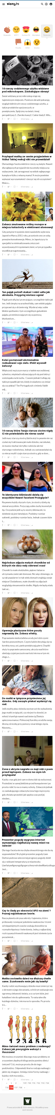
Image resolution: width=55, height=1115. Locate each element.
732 (38, 1083)
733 (42, 1083)
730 (29, 1083)
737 (16, 1087)
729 (24, 1083)
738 (20, 1087)
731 (33, 1083)
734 (47, 1083)
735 (7, 1087)
